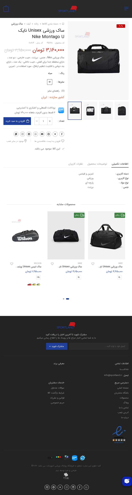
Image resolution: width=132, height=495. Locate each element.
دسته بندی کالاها (50, 24)
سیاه (50, 73)
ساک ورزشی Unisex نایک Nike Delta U (62, 267)
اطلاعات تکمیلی (120, 164)
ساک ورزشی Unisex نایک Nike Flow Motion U (99, 267)
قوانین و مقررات (57, 398)
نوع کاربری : (123, 178)
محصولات (124, 398)
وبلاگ (126, 403)
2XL (38, 277)
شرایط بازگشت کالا (55, 393)
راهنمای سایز (54, 91)
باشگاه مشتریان (121, 393)
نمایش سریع (107, 255)
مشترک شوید (58, 346)
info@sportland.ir (113, 375)
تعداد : (61, 121)
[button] (67, 298)
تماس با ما (124, 408)
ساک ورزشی (17, 24)
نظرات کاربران (75, 164)
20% (121, 26)
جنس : (125, 187)
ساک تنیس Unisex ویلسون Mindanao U (21, 267)
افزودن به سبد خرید (15, 121)
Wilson (37, 263)
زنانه (36, 24)
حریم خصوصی (57, 403)
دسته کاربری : (122, 174)
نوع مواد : (124, 183)
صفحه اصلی (123, 388)
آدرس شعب (123, 412)
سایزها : (60, 82)
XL (119, 277)
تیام (57, 470)
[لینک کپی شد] (16, 134)
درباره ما (125, 417)
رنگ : (61, 73)
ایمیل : (125, 375)
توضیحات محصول (97, 164)
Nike (120, 263)
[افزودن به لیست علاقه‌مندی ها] (92, 263)
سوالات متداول (57, 388)
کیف (28, 24)
